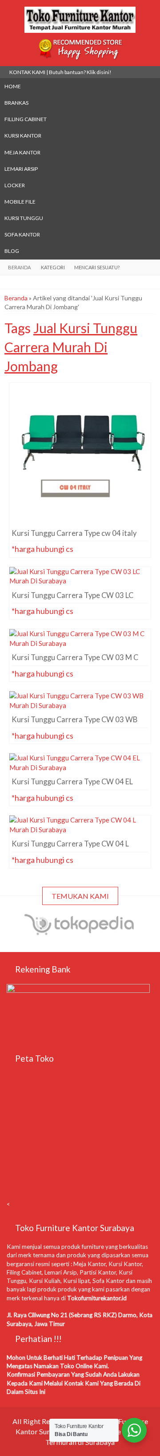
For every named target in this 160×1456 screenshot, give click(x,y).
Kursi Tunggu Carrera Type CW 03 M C (80, 645)
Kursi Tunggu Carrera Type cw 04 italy (80, 398)
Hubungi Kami (83, 470)
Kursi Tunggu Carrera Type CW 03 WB (80, 707)
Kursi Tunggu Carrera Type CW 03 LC (80, 582)
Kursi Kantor (22, 135)
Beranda (16, 298)
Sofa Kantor (22, 234)
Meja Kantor (22, 152)
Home (12, 86)
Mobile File (20, 201)
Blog (11, 251)
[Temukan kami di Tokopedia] (80, 933)
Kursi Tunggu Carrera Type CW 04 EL (80, 769)
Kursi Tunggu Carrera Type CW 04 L (80, 831)
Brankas (16, 102)
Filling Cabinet (25, 119)
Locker (14, 185)
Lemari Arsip (21, 168)
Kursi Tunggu (23, 218)
